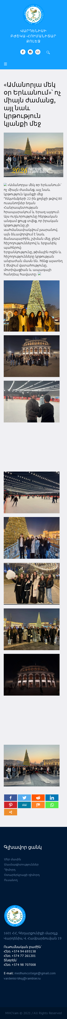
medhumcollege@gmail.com (35, 973)
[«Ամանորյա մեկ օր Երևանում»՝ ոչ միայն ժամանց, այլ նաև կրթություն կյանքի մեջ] (33, 154)
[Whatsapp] (51, 805)
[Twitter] (24, 797)
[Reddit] (38, 797)
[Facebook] (22, 52)
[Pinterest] (10, 805)
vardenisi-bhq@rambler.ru (22, 978)
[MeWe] (24, 805)
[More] (10, 812)
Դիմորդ (9, 869)
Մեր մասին (12, 859)
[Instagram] (30, 52)
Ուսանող (11, 880)
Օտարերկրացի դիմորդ (22, 875)
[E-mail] (37, 52)
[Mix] (38, 805)
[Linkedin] (51, 797)
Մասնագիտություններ (21, 864)
